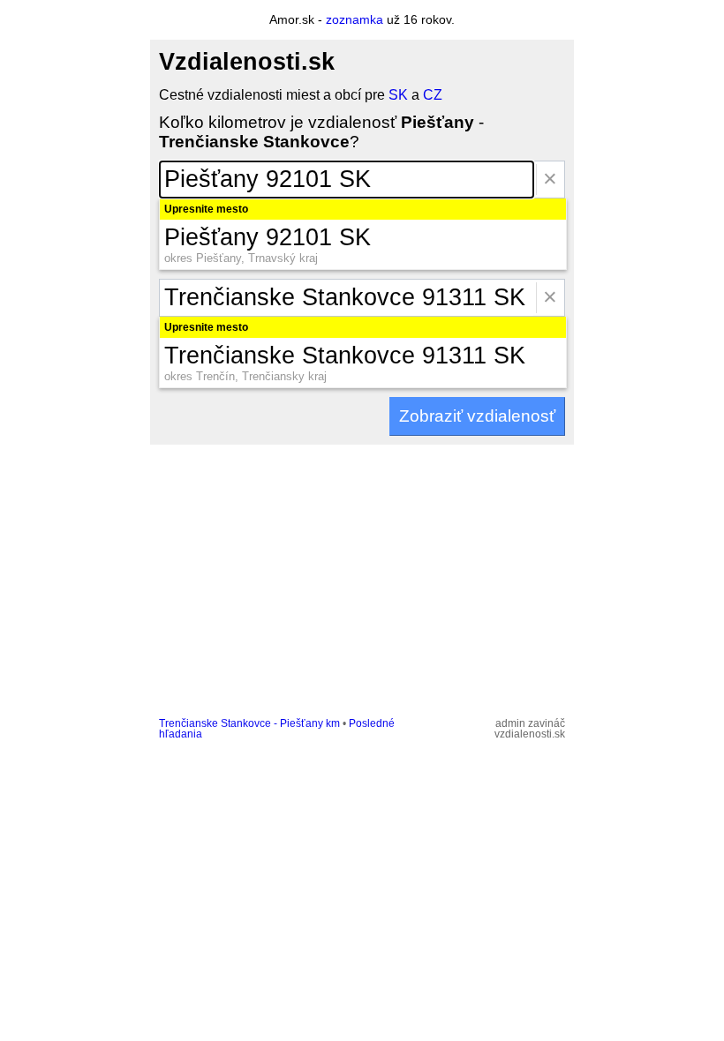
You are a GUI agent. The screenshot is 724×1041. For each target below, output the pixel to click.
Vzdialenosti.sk (247, 62)
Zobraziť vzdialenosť (477, 416)
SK (398, 94)
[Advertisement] (362, 576)
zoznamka (354, 19)
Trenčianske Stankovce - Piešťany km (249, 723)
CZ (432, 94)
